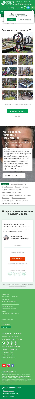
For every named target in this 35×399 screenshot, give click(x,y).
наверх (17, 116)
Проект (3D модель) (8, 200)
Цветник (17, 187)
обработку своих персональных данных (21, 285)
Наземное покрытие (15, 189)
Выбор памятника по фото (10, 304)
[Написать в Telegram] (28, 7)
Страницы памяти (8, 391)
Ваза (19, 192)
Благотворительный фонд (11, 393)
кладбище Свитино (11, 333)
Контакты (5, 322)
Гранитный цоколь (7, 195)
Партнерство (6, 327)
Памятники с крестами (18, 198)
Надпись (25, 187)
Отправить (17, 259)
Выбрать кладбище (25, 19)
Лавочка (25, 200)
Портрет (4, 189)
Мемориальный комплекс (18, 184)
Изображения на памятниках (11, 203)
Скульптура (27, 195)
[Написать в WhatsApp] (25, 7)
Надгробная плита (7, 187)
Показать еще (17, 111)
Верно (11, 19)
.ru (9, 372)
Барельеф (18, 195)
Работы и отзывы (7, 319)
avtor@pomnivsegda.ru (12, 346)
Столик (18, 200)
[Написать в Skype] (24, 272)
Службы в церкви (8, 396)
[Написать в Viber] (20, 272)
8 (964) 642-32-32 (15, 8)
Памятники (5, 294)
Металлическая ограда (9, 192)
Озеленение (5, 198)
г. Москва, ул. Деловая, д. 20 (10, 349)
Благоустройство (7, 306)
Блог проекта (6, 324)
